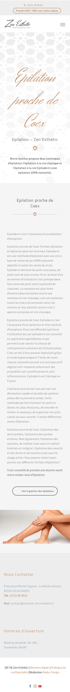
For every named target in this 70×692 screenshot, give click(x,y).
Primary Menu (62, 25)
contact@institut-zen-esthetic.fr (32, 603)
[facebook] (30, 686)
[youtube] (39, 686)
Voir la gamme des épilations (38, 491)
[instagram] (35, 686)
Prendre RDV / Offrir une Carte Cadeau (37, 10)
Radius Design (51, 672)
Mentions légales (40, 667)
